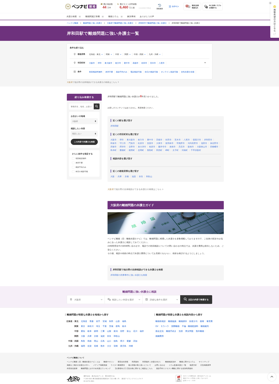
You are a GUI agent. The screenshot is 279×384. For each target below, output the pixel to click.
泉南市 (172, 147)
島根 (89, 341)
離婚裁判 (205, 326)
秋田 (111, 321)
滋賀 (134, 177)
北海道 (84, 321)
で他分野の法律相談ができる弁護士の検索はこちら (92, 82)
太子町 (175, 150)
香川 (122, 341)
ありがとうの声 (147, 16)
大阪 (112, 177)
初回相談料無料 (95, 72)
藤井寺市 (162, 147)
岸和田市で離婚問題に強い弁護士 (152, 23)
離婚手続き (171, 331)
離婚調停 (183, 321)
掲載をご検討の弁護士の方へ (78, 365)
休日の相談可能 (151, 72)
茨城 (111, 326)
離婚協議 (172, 321)
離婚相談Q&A (170, 362)
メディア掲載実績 (100, 365)
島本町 (113, 150)
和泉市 (113, 143)
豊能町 (123, 150)
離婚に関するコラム (187, 362)
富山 (129, 331)
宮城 (105, 321)
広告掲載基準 (205, 365)
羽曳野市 (181, 143)
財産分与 (193, 321)
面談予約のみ (121, 72)
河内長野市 (193, 143)
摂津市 (123, 147)
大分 (109, 346)
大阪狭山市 (202, 147)
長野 (122, 331)
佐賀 (89, 346)
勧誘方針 (193, 365)
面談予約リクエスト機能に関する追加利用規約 (174, 368)
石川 (135, 331)
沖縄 (131, 346)
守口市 (123, 143)
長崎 (96, 346)
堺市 (100, 63)
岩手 (98, 321)
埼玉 (98, 326)
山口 (109, 341)
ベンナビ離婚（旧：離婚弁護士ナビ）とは (83, 362)
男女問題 (189, 331)
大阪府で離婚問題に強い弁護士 (120, 23)
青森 (92, 321)
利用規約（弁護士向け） (152, 362)
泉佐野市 (214, 143)
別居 (181, 331)
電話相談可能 (136, 72)
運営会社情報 (123, 362)
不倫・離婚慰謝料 (190, 326)
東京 (83, 326)
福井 (142, 331)
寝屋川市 (197, 140)
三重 (103, 331)
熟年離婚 (200, 331)
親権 (202, 321)
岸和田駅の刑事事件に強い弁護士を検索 (128, 275)
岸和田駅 (114, 126)
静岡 (96, 331)
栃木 (124, 326)
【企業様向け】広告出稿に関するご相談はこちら (133, 368)
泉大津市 (142, 147)
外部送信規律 (72, 368)
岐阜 (89, 331)
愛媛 (129, 341)
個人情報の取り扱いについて (139, 365)
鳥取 (83, 341)
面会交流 (159, 331)
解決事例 (131, 16)
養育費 (209, 321)
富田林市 (169, 143)
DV (156, 326)
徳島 (116, 341)
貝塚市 (113, 147)
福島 (124, 321)
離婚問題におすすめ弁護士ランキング (96, 368)
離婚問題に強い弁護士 (92, 23)
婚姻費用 (159, 336)
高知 (135, 341)
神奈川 (90, 326)
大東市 (159, 143)
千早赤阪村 (196, 150)
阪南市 (191, 147)
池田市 (204, 143)
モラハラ (165, 326)
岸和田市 (208, 140)
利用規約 (135, 362)
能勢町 (132, 150)
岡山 (96, 341)
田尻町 (159, 150)
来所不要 (109, 72)
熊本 (103, 346)
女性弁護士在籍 (187, 72)
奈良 (141, 177)
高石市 (182, 147)
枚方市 (118, 63)
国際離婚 (175, 326)
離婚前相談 (160, 321)
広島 (103, 341)
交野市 (132, 147)
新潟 (116, 331)
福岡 (83, 346)
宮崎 (116, 346)
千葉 (105, 326)
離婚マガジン (109, 362)
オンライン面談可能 (169, 72)
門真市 (132, 143)
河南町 (185, 150)
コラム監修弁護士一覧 (177, 365)
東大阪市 (108, 63)
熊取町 (150, 150)
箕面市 (150, 143)
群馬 (118, 326)
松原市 (141, 143)
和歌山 (149, 177)
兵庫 (120, 177)
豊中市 (127, 63)
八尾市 (161, 63)
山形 (118, 321)
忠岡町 (141, 150)
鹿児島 (123, 346)
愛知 (83, 331)
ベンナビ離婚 (72, 23)
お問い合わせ (160, 365)
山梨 (109, 331)
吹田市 (144, 63)
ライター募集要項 (118, 365)
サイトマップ (204, 362)
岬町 (167, 150)
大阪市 (92, 63)
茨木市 (153, 63)
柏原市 (152, 147)
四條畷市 (214, 147)
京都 (127, 177)
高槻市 (135, 63)
